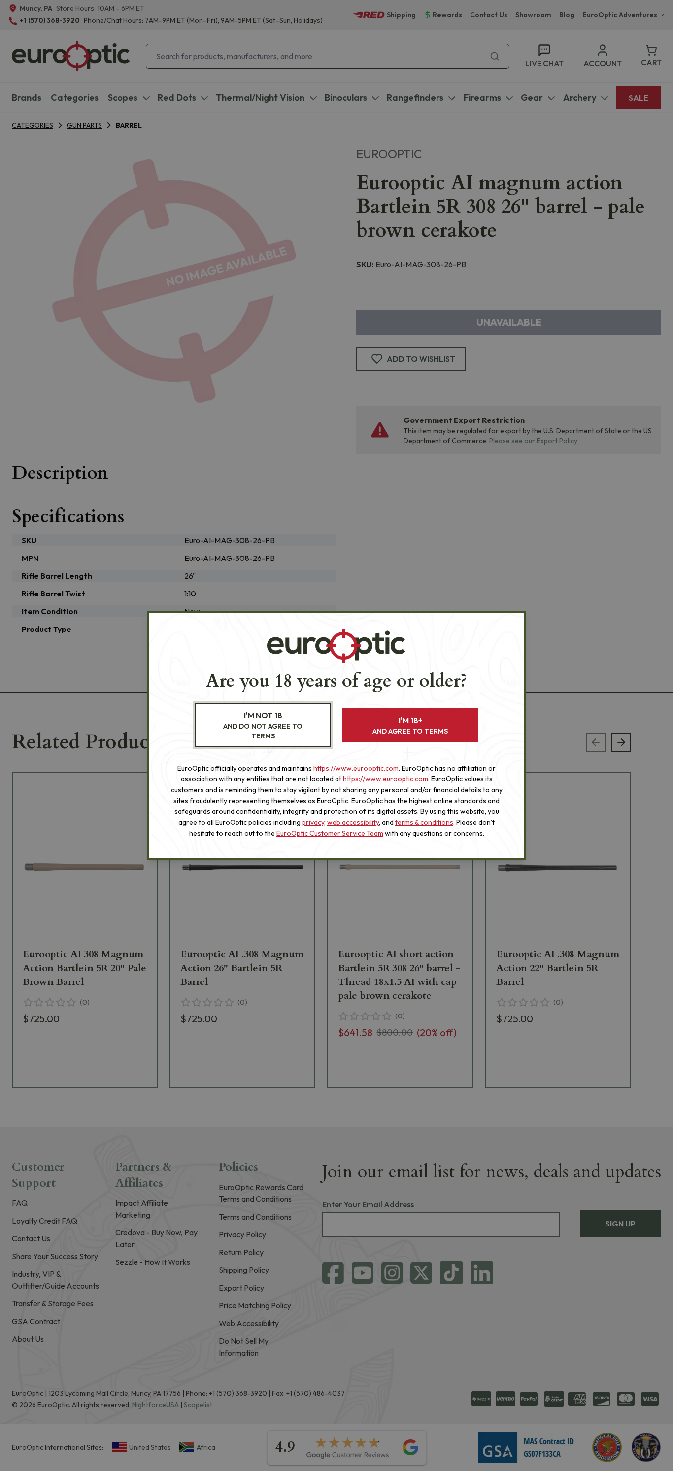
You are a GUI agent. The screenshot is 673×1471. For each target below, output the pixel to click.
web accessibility (353, 822)
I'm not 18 (263, 725)
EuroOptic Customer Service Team (329, 833)
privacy (313, 822)
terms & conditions (424, 822)
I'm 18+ (410, 725)
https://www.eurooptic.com (356, 768)
